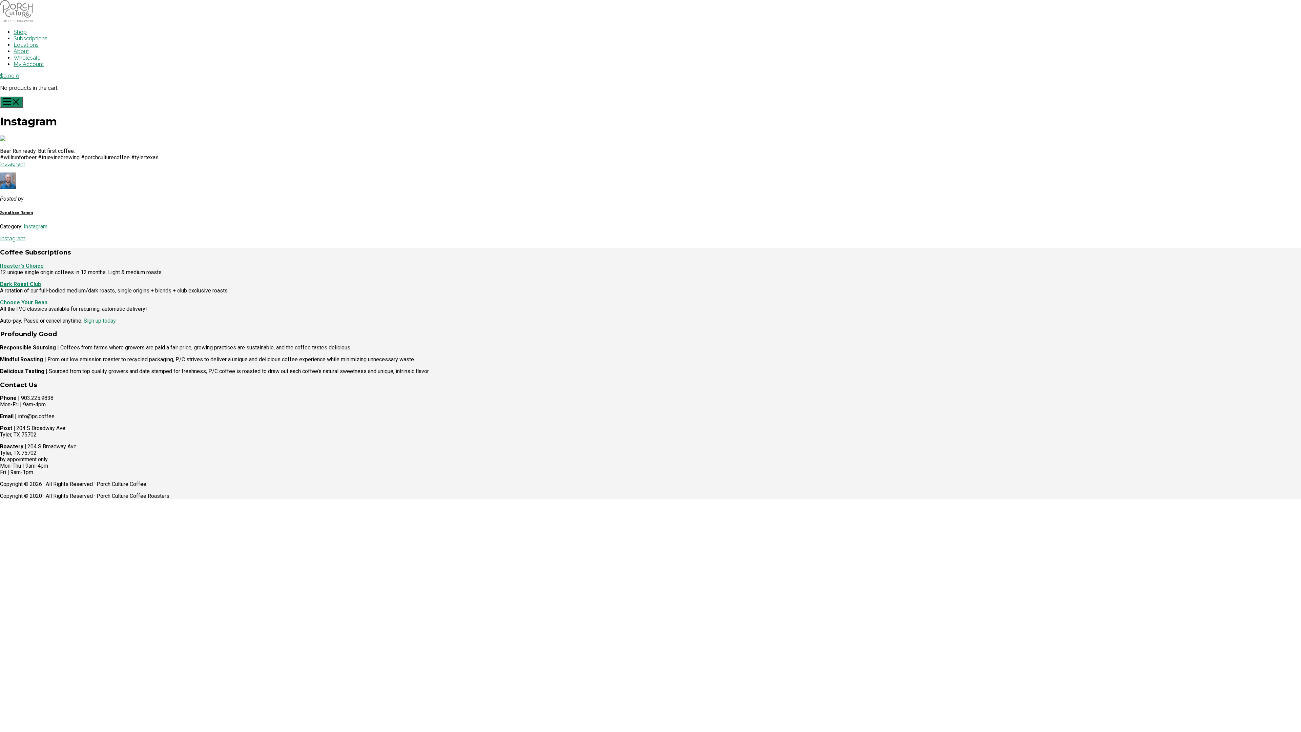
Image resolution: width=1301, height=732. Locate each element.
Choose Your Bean (23, 302)
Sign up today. (100, 321)
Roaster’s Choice (22, 266)
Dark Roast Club (20, 284)
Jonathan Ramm (16, 212)
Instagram (12, 164)
